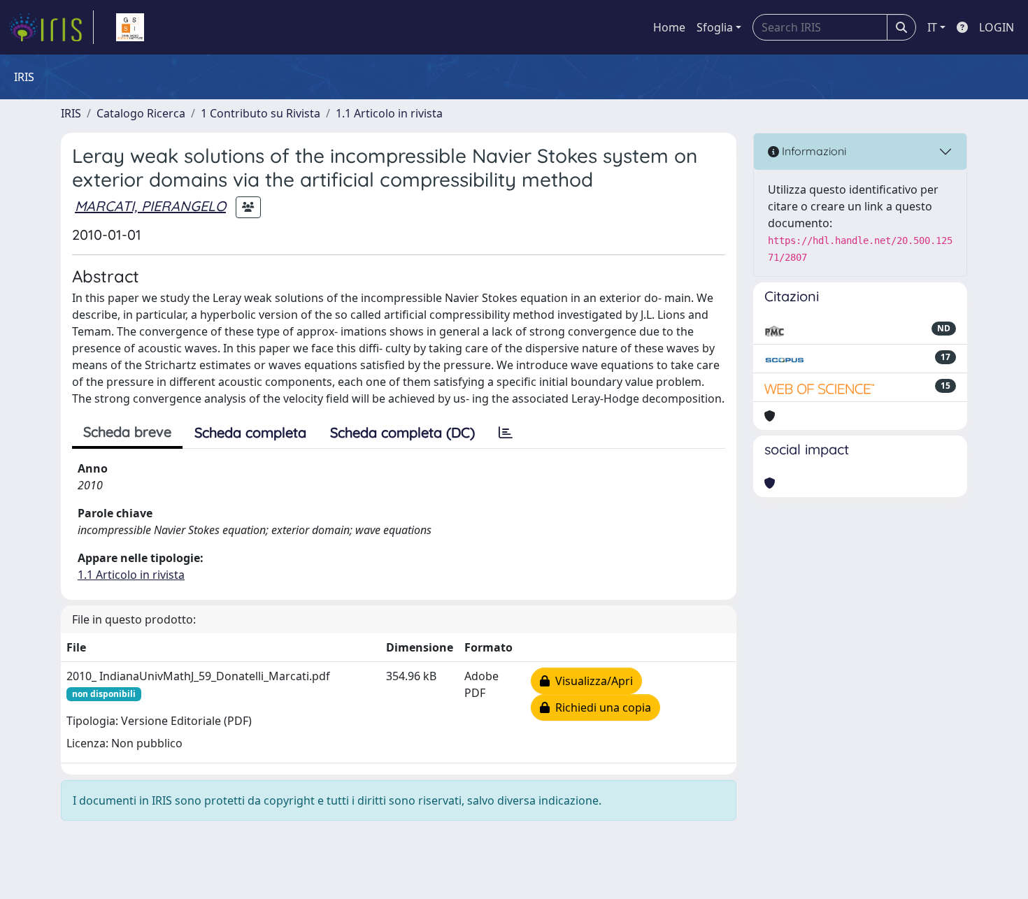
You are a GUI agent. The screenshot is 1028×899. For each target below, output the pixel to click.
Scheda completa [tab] (250, 432)
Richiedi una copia (600, 707)
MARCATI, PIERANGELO (150, 206)
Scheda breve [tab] (127, 431)
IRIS (71, 113)
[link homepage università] (130, 27)
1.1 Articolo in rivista (389, 113)
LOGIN (996, 27)
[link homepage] (51, 27)
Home (669, 27)
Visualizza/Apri (591, 681)
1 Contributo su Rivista (260, 113)
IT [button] (932, 27)
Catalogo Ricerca (141, 113)
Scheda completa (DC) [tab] (402, 432)
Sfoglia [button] (715, 27)
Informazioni (812, 151)
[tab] (505, 432)
